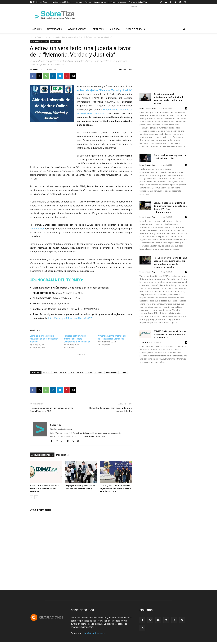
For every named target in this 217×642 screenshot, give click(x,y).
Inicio (32, 37)
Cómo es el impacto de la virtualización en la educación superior (44, 338)
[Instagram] (161, 2)
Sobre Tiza (37, 69)
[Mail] (170, 2)
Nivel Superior (56, 41)
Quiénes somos (99, 2)
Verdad (123, 372)
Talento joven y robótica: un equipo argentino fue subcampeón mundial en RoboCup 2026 (115, 488)
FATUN (63, 372)
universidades (37, 228)
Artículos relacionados (42, 455)
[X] (185, 2)
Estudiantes (41, 37)
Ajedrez (46, 372)
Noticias (36, 29)
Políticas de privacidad (117, 2)
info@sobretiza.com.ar (95, 633)
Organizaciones (77, 29)
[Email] (73, 76)
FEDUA (71, 372)
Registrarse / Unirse (83, 2)
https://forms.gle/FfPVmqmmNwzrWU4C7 (70, 318)
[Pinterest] (67, 76)
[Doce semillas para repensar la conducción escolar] (145, 158)
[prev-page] (31, 497)
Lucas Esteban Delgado (149, 108)
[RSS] (175, 2)
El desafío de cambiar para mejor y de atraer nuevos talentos (110, 409)
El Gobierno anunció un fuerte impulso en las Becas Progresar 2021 (51, 409)
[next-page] (36, 497)
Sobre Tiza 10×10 (135, 29)
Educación (44, 41)
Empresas (98, 29)
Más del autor (62, 455)
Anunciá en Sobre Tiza (138, 2)
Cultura (115, 29)
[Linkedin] (165, 2)
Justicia (89, 372)
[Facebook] (156, 2)
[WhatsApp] (46, 76)
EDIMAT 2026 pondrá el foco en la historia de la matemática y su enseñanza (44, 488)
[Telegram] (180, 2)
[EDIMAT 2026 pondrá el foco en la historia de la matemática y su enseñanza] (46, 472)
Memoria (98, 372)
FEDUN (80, 372)
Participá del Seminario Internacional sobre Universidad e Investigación (77, 338)
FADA (55, 372)
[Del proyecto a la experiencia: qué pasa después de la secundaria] (81, 472)
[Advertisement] (133, 15)
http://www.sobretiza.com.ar (61, 429)
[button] (183, 29)
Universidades (54, 29)
